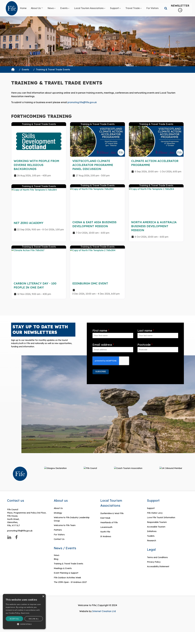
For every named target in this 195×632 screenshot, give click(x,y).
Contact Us (59, 539)
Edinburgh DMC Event (90, 283)
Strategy (58, 513)
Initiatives (151, 531)
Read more (25, 613)
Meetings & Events (63, 568)
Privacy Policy (153, 562)
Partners (58, 530)
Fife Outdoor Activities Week (67, 577)
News (56, 555)
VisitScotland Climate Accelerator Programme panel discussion (92, 165)
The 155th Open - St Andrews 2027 (70, 582)
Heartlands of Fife (109, 522)
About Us (58, 508)
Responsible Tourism (157, 522)
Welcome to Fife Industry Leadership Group (72, 519)
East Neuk (105, 518)
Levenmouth (106, 527)
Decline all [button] (34, 619)
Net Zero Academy (28, 223)
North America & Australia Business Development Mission (154, 226)
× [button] (43, 596)
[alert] (24, 611)
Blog (56, 559)
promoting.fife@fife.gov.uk (82, 102)
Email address (103, 344)
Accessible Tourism (156, 526)
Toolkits (150, 536)
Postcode (144, 344)
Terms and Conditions (157, 557)
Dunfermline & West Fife (111, 513)
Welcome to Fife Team (65, 525)
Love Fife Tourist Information (161, 517)
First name (101, 330)
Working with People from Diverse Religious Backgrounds (36, 165)
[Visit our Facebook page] (16, 537)
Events (25, 69)
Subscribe (100, 372)
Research (151, 540)
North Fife (105, 531)
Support (151, 508)
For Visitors (59, 534)
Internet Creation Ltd (104, 611)
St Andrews (105, 536)
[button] (37, 8)
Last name (145, 330)
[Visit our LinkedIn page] (9, 537)
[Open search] (166, 8)
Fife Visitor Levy (154, 513)
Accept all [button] (14, 619)
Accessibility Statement (158, 566)
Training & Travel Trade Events (68, 563)
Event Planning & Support (66, 573)
